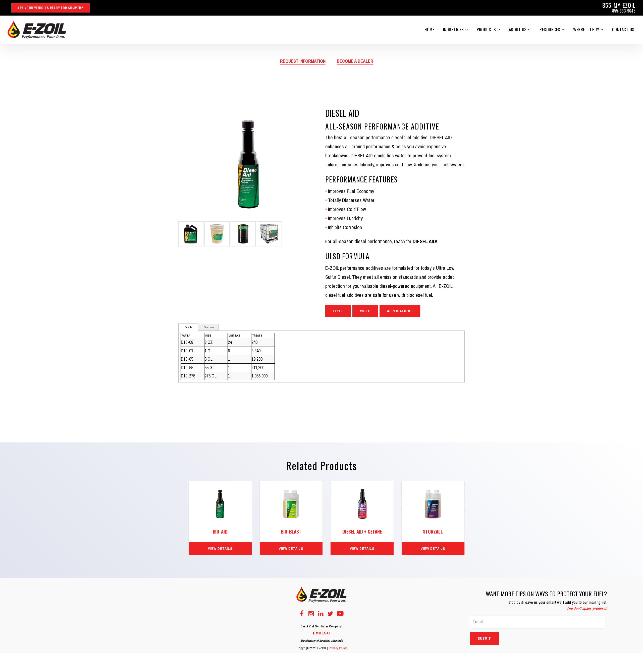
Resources (550, 29)
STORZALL (433, 531)
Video (365, 311)
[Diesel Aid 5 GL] (217, 233)
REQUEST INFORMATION (303, 61)
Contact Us (623, 29)
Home (429, 29)
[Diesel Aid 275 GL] (269, 233)
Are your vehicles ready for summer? (50, 7)
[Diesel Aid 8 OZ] (248, 163)
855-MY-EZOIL (618, 5)
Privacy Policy (338, 648)
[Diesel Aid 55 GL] (243, 233)
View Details (220, 548)
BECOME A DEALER (355, 61)
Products (486, 29)
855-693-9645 (623, 11)
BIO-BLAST (291, 531)
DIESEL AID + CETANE (362, 531)
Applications (400, 311)
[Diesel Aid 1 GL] (190, 233)
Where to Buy (586, 29)
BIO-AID (220, 531)
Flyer (338, 311)
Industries (453, 29)
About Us (518, 29)
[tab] (188, 327)
